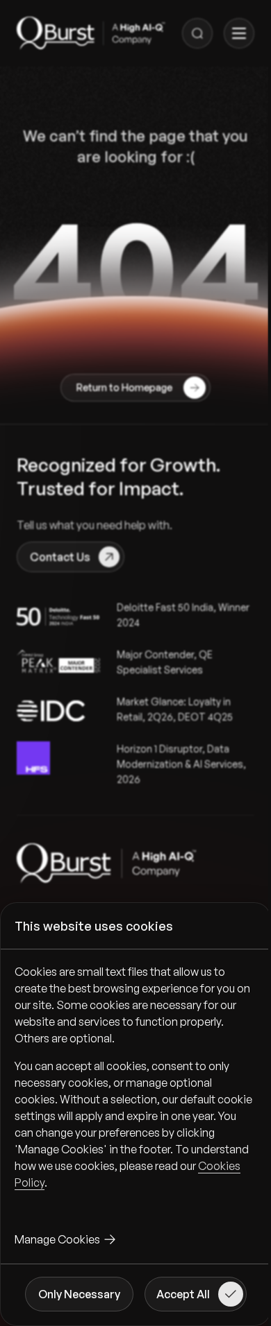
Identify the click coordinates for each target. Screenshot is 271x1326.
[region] (135, 1088)
